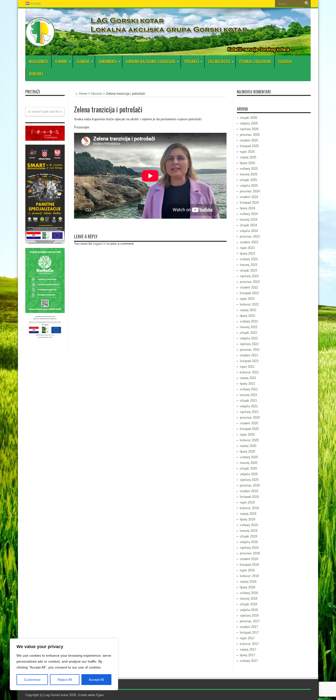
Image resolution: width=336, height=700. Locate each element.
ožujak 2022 (248, 333)
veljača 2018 (249, 610)
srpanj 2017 (248, 649)
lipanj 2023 (247, 253)
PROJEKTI (191, 61)
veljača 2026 (249, 123)
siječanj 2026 (249, 129)
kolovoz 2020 (249, 440)
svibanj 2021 (249, 389)
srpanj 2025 (248, 157)
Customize (32, 680)
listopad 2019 (249, 497)
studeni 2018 (249, 559)
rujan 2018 (247, 570)
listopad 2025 (249, 146)
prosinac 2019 (250, 485)
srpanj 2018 (248, 581)
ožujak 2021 (248, 400)
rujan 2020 (247, 434)
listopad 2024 (249, 202)
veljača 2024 (249, 231)
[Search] (307, 3)
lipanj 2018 (247, 587)
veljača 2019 (249, 542)
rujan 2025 (247, 151)
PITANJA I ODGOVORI (255, 61)
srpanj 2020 (248, 446)
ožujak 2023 (248, 270)
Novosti (96, 93)
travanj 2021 (248, 395)
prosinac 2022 (250, 282)
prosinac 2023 (250, 236)
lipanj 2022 (247, 316)
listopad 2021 (249, 361)
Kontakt (36, 74)
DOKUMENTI (108, 61)
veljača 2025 (249, 185)
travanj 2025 (248, 174)
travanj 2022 (248, 327)
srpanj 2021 (248, 378)
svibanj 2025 (249, 168)
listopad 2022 (249, 293)
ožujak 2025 (248, 180)
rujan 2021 (247, 366)
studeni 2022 (249, 287)
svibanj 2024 (249, 214)
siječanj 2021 (249, 412)
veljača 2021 (249, 406)
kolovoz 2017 (249, 644)
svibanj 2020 (249, 457)
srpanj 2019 (248, 514)
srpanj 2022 (248, 310)
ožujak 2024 (248, 225)
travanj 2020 (248, 463)
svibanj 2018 (249, 593)
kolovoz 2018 (249, 576)
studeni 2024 (249, 197)
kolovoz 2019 (249, 508)
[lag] (40, 43)
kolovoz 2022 (249, 304)
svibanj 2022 (249, 321)
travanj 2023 (248, 265)
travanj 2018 (248, 598)
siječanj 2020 (249, 480)
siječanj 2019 (249, 547)
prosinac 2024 (250, 191)
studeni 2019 (249, 491)
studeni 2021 (249, 355)
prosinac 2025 (250, 135)
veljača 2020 (249, 474)
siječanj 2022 (249, 344)
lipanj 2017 (247, 655)
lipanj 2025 (247, 163)
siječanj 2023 (249, 276)
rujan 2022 (247, 299)
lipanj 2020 (247, 451)
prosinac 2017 (250, 621)
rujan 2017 (247, 638)
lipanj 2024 (247, 208)
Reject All (65, 680)
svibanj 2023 (249, 259)
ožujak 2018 (248, 604)
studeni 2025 (249, 140)
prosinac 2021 (250, 349)
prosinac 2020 (250, 417)
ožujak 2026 (248, 118)
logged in (99, 243)
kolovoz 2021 (249, 372)
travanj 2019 (248, 531)
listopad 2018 (249, 564)
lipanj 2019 (247, 519)
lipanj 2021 (247, 383)
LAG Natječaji (219, 61)
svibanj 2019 (249, 525)
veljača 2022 (249, 338)
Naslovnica (38, 61)
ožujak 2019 (248, 536)
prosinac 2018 (250, 553)
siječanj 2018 (249, 615)
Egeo (100, 695)
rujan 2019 (247, 502)
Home (83, 93)
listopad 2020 (249, 429)
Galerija (285, 61)
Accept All (96, 680)
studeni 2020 (249, 423)
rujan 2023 (247, 248)
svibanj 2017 (249, 661)
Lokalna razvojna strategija (150, 61)
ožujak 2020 (248, 468)
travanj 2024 (248, 219)
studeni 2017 (249, 627)
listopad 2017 (249, 632)
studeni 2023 (249, 242)
